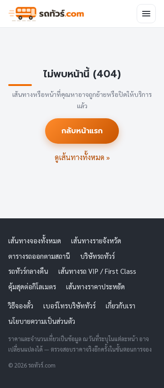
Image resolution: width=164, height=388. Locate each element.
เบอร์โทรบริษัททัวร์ (69, 305)
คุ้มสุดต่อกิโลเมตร (32, 286)
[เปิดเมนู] (146, 13)
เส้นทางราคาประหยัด (95, 286)
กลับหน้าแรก (82, 130)
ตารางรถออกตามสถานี (39, 256)
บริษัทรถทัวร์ (97, 256)
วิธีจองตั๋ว (20, 305)
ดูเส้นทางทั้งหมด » (82, 157)
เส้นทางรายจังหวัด (96, 240)
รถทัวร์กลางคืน (28, 271)
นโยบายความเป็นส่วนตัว (41, 321)
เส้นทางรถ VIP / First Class (97, 271)
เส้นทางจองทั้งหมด (34, 240)
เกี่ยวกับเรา (120, 305)
